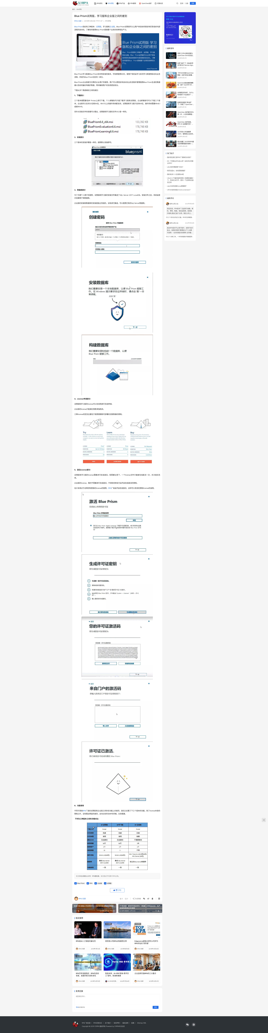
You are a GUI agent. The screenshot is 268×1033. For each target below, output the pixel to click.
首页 (73, 9)
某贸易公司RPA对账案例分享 (116, 941)
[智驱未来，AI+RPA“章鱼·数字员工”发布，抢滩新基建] (117, 962)
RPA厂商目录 (86, 1023)
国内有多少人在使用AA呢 (175, 174)
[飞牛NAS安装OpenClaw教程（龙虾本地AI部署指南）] (171, 75)
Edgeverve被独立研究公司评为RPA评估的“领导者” (146, 942)
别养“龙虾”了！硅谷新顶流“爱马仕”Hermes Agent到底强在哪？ (185, 65)
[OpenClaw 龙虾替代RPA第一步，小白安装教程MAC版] (171, 114)
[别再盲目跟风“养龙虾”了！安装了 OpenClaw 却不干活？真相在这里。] (171, 104)
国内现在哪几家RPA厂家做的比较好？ (179, 157)
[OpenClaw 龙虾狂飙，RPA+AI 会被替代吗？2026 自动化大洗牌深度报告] (171, 124)
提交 (155, 1007)
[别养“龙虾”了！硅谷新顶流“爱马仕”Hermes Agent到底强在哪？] (171, 65)
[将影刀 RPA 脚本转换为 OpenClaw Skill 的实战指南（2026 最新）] (171, 55)
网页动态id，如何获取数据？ (176, 170)
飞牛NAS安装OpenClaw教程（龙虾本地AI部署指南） (185, 75)
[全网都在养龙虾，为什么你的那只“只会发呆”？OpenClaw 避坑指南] (171, 94)
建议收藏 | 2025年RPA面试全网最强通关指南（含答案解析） (185, 144)
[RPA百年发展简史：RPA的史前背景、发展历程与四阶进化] (88, 962)
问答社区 (160, 3)
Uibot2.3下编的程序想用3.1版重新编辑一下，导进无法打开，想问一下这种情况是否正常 (180, 180)
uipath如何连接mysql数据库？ (177, 186)
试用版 (98, 27)
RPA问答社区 (97, 1023)
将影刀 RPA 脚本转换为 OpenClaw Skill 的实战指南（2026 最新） (185, 55)
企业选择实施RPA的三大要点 (145, 973)
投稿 (193, 3)
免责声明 (117, 1023)
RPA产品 (122, 3)
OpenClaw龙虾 (147, 3)
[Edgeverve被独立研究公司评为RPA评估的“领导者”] (146, 929)
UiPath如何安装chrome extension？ (179, 190)
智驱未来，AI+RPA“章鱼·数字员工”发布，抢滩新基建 (117, 974)
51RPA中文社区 (120, 1026)
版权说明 (125, 1023)
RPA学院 (111, 3)
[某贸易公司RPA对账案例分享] (117, 929)
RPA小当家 (77, 21)
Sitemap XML (141, 1023)
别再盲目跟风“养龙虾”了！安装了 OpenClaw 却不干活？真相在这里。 (185, 104)
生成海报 (138, 898)
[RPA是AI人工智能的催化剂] (88, 929)
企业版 (112, 27)
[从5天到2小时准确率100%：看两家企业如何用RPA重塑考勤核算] (171, 134)
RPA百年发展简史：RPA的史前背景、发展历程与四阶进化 (87, 974)
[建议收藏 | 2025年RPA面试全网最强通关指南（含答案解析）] (171, 144)
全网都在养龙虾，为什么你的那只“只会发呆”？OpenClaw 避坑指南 (185, 94)
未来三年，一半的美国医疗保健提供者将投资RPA (185, 236)
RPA (109, 488)
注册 (186, 3)
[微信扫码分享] (144, 899)
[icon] (187, 1025)
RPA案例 (133, 3)
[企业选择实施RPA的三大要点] (146, 962)
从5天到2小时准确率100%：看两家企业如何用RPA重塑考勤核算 (185, 134)
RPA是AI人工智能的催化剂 (86, 941)
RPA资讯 (99, 3)
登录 (181, 3)
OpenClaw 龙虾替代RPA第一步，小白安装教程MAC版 (185, 114)
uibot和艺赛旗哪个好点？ (175, 167)
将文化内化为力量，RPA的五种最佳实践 (182, 217)
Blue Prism (78, 27)
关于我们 (108, 1023)
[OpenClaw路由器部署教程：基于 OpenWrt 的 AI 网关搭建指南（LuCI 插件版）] (171, 85)
